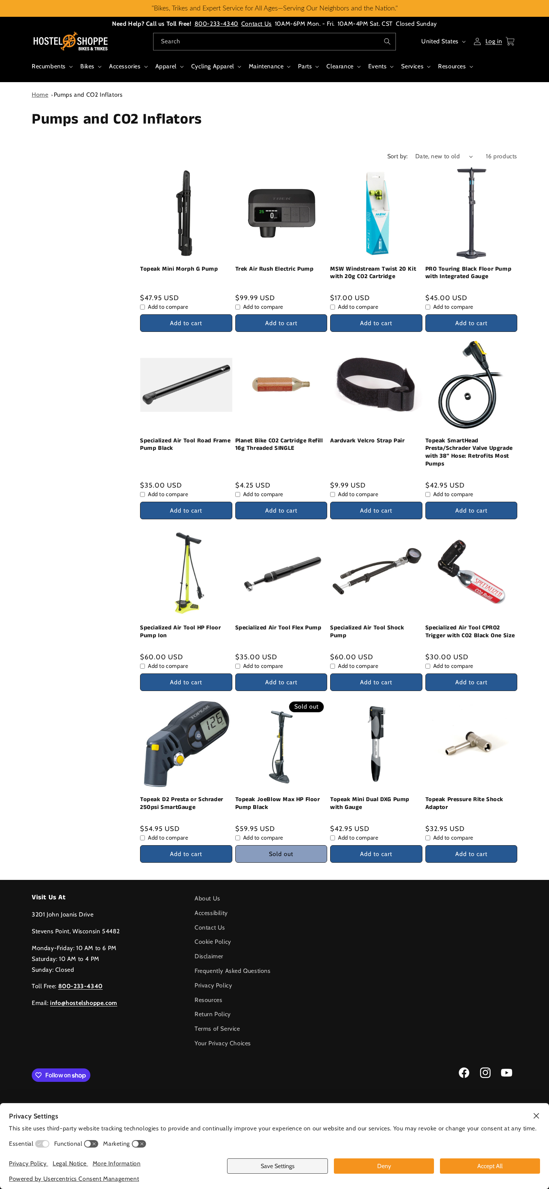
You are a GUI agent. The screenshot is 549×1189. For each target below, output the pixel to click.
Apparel (166, 66)
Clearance (339, 66)
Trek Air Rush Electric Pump (274, 269)
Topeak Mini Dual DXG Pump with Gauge (369, 804)
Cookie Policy (213, 941)
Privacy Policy (213, 985)
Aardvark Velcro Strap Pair (367, 441)
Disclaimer (209, 956)
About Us (207, 898)
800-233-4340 (216, 23)
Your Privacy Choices (223, 1043)
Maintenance (266, 66)
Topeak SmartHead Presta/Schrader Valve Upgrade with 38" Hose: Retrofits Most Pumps (469, 452)
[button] (51, 70)
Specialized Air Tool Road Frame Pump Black (185, 445)
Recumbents (49, 66)
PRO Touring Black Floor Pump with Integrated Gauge (468, 273)
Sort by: (397, 156)
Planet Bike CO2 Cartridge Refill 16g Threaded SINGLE (279, 445)
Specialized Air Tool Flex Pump (278, 628)
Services (412, 66)
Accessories (125, 66)
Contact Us (256, 23)
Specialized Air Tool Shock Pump (367, 632)
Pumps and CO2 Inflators (88, 94)
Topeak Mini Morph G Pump (179, 269)
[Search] (387, 41)
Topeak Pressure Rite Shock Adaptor (464, 804)
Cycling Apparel (212, 66)
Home (40, 94)
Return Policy (213, 1014)
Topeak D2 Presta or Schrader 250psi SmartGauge (181, 804)
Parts (305, 66)
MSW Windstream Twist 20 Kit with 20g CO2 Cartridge (373, 273)
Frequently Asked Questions (233, 970)
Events (377, 66)
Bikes (87, 66)
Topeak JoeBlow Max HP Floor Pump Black (277, 804)
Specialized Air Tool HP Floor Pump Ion (180, 632)
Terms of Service (217, 1028)
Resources (452, 66)
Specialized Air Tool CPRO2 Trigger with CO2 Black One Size (470, 632)
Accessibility (211, 912)
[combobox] (274, 41)
